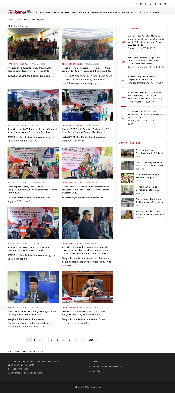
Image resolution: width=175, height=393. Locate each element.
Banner (125, 12)
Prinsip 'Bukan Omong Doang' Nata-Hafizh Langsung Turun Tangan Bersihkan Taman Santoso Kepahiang (145, 95)
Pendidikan (84, 12)
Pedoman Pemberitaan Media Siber (107, 366)
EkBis (74, 12)
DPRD (147, 12)
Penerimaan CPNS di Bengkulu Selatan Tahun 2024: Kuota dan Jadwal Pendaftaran (148, 191)
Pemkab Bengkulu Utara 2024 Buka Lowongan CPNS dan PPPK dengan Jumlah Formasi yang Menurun (150, 216)
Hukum (55, 12)
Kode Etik (95, 371)
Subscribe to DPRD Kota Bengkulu (25, 351)
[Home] (19, 11)
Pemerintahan (99, 12)
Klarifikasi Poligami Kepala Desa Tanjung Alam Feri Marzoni (142, 78)
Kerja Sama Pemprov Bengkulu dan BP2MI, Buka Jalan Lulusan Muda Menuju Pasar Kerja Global (144, 61)
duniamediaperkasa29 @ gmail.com (27, 372)
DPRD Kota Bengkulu (18, 64)
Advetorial (137, 12)
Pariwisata (114, 12)
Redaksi (94, 361)
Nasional (66, 12)
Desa (48, 12)
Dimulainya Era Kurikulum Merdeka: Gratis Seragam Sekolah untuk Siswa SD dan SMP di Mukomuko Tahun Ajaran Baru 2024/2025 (146, 40)
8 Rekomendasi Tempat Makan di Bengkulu (148, 176)
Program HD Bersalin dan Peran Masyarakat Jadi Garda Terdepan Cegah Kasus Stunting (146, 114)
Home (10, 20)
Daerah (39, 12)
